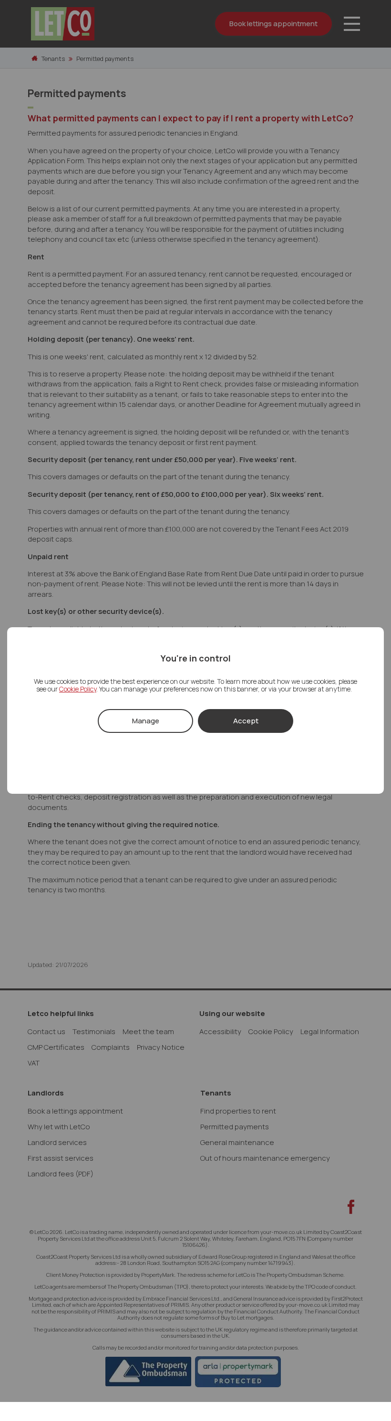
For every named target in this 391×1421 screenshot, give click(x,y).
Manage (145, 721)
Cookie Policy (77, 688)
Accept (245, 721)
